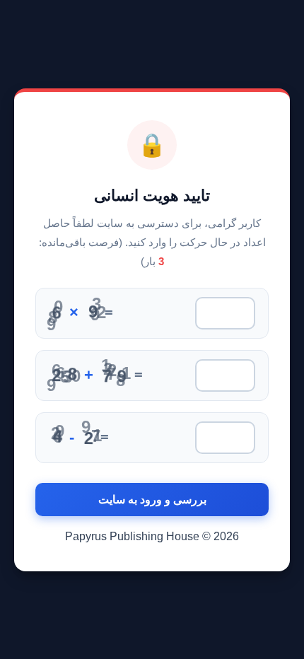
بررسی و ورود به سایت (152, 500)
